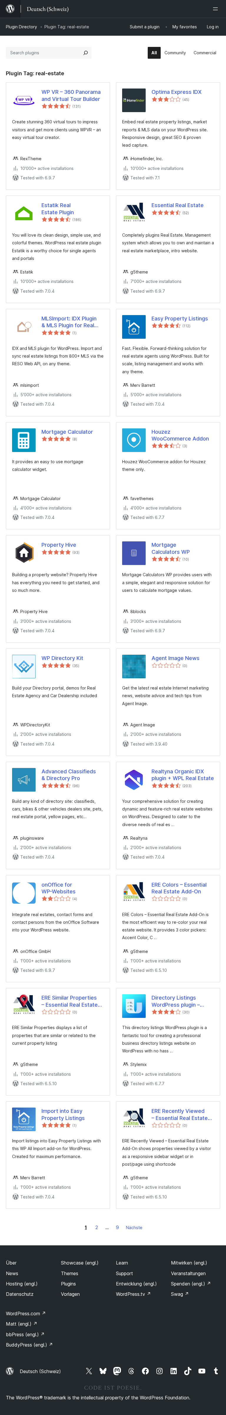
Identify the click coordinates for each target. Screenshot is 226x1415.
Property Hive (58, 545)
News (12, 1273)
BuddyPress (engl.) (29, 1345)
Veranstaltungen (188, 1273)
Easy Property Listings (180, 318)
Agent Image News (176, 658)
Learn (122, 1263)
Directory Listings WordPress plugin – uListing (176, 1001)
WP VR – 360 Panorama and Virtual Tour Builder (71, 95)
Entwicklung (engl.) (136, 1284)
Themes (69, 1273)
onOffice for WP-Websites (58, 888)
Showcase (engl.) (80, 1263)
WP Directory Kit (62, 658)
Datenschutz (20, 1294)
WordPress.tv (133, 1294)
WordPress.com (26, 1313)
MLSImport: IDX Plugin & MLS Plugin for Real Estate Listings (69, 322)
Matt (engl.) (21, 1324)
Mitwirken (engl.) (189, 1263)
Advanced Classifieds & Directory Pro (68, 774)
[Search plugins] (86, 53)
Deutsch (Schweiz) (40, 1371)
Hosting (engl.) (22, 1284)
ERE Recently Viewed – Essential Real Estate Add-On (180, 1114)
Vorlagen (70, 1294)
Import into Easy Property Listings (63, 1114)
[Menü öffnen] (216, 9)
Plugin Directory (21, 26)
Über (11, 1263)
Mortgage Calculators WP (171, 548)
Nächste (134, 1227)
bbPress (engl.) (25, 1334)
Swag (180, 1294)
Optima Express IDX (177, 92)
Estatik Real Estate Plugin (57, 208)
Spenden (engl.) (191, 1284)
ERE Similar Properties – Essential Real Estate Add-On (69, 1001)
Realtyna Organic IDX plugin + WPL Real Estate (183, 774)
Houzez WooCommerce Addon (180, 435)
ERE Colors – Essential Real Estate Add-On (179, 888)
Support (124, 1273)
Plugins (68, 1284)
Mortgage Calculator (67, 432)
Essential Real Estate (178, 205)
